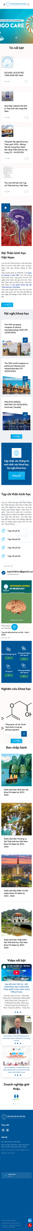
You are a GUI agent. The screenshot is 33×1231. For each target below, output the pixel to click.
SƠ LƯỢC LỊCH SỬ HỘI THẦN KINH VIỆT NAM (14, 74)
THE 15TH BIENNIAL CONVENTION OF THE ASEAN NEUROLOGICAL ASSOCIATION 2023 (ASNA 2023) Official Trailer (16, 1070)
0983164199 (11, 1174)
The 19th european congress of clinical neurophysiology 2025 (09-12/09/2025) (16, 328)
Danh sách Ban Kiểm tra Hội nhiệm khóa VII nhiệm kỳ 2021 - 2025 (16, 893)
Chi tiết (7, 81)
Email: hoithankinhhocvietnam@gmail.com (15, 1150)
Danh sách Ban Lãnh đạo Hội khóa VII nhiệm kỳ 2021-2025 (16, 792)
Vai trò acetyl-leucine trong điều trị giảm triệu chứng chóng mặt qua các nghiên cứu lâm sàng (16, 725)
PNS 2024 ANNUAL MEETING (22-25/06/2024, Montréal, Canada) (16, 404)
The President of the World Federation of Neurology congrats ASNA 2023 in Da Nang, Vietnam (16, 1038)
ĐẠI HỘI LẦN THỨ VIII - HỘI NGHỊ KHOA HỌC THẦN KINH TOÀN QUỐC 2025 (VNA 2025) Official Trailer (16, 988)
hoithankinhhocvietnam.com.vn (10, 1223)
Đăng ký (16, 475)
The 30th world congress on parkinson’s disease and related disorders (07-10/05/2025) (16, 367)
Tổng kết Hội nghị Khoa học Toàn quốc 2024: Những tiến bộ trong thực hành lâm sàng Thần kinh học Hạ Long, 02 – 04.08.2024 (16, 147)
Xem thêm (16, 436)
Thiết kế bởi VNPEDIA (9, 1227)
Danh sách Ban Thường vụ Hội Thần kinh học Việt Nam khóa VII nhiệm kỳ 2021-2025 (16, 842)
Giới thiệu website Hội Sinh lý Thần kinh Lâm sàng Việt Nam (15, 108)
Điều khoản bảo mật (15, 1225)
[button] (16, 37)
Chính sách (4, 1225)
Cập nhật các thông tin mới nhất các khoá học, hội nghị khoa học (16, 464)
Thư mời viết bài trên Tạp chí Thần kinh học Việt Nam (16, 184)
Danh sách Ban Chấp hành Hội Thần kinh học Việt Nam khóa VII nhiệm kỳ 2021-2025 (16, 943)
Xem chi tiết (8, 566)
